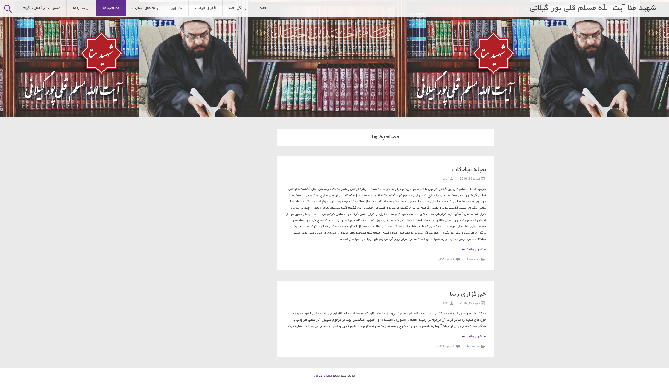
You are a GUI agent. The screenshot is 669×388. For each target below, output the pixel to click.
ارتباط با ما (81, 8)
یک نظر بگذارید (445, 260)
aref (446, 179)
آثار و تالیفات (205, 8)
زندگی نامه (237, 8)
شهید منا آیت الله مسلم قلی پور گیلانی (593, 8)
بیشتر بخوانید (473, 249)
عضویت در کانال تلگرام (41, 8)
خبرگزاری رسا (467, 294)
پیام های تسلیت (145, 8)
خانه (263, 8)
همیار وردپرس (323, 376)
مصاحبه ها (111, 8)
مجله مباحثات (469, 170)
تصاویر (176, 8)
